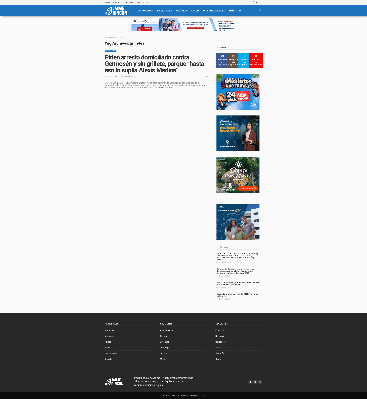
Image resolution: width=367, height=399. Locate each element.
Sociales (219, 347)
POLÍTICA (181, 10)
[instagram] (260, 2)
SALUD (195, 10)
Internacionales (214, 10)
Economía (220, 330)
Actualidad (110, 51)
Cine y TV (219, 353)
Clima (218, 359)
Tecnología (165, 347)
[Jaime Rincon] (117, 381)
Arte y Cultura (166, 330)
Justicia (163, 353)
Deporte (108, 359)
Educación (164, 342)
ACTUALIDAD (145, 10)
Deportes (235, 10)
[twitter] (257, 2)
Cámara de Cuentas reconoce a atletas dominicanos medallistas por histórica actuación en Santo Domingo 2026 (235, 271)
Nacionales (110, 336)
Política (108, 342)
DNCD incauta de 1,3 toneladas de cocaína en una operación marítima (237, 283)
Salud (107, 347)
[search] (259, 10)
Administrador (112, 76)
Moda (162, 359)
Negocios (219, 336)
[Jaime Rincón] (119, 10)
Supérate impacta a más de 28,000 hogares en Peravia (237, 295)
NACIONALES (164, 10)
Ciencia (163, 336)
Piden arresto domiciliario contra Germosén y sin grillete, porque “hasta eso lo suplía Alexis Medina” (154, 63)
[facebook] (253, 2)
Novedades (220, 342)
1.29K (205, 76)
